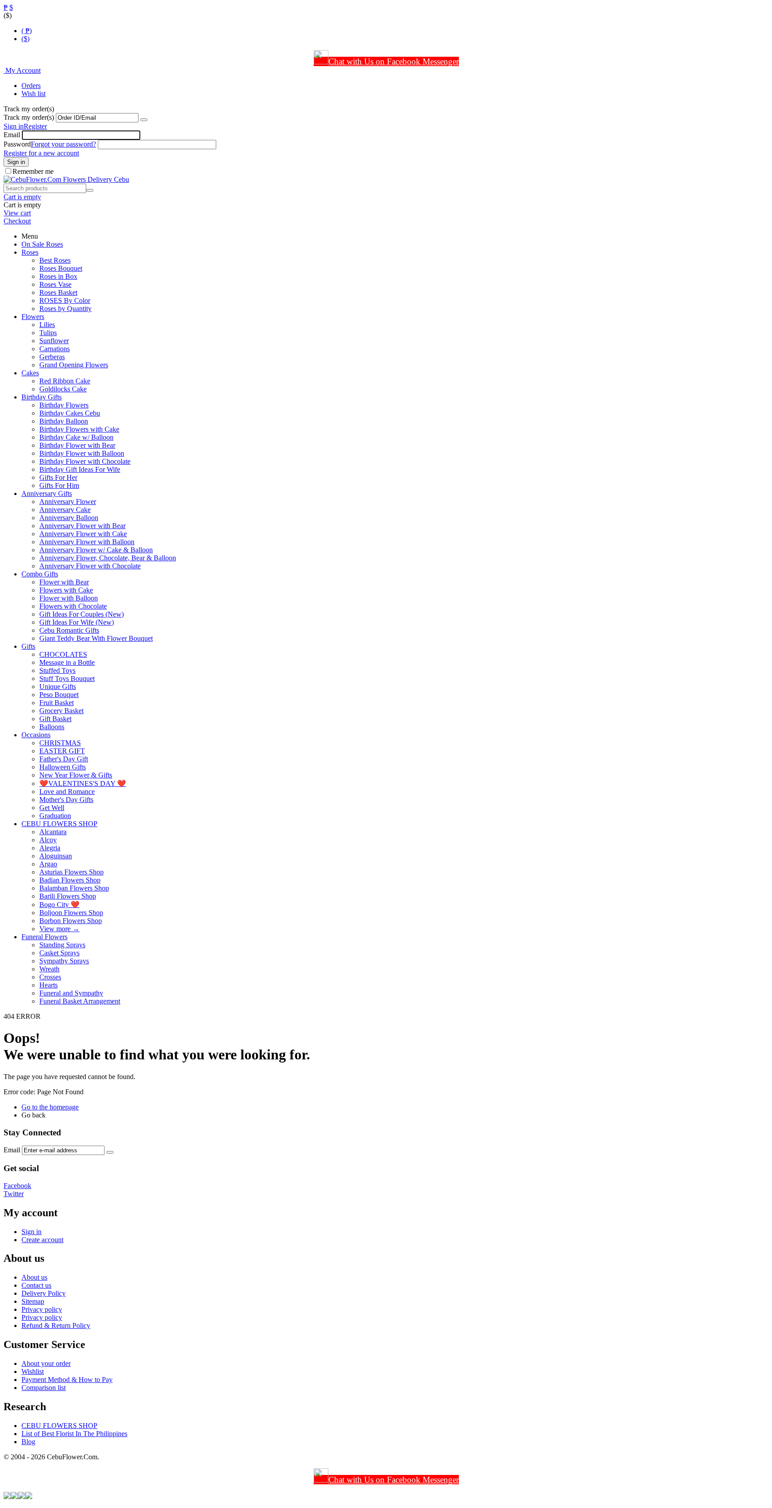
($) (25, 38)
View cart (17, 213)
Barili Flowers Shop (67, 896)
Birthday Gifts (41, 397)
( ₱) (26, 30)
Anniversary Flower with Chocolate (90, 566)
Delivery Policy (43, 1293)
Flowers (32, 316)
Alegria (49, 848)
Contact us (36, 1285)
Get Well (51, 807)
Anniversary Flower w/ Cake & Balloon (96, 550)
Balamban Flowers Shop (74, 888)
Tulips (48, 332)
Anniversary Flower (67, 501)
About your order (46, 1363)
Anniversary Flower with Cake (83, 534)
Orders (31, 85)
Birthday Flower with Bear (77, 445)
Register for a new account (41, 153)
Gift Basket (55, 718)
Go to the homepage (50, 1107)
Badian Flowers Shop (70, 880)
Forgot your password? (63, 144)
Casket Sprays (59, 953)
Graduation (55, 815)
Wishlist (32, 1371)
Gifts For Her (58, 477)
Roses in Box (58, 276)
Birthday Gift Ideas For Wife (79, 469)
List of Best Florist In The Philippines (74, 1433)
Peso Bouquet (59, 694)
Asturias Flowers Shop (71, 872)
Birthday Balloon (63, 421)
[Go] (143, 119)
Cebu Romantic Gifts (69, 630)
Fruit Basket (56, 702)
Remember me (33, 171)
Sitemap (32, 1301)
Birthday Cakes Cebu (69, 413)
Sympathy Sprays (64, 961)
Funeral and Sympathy (71, 993)
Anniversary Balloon (68, 517)
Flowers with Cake (66, 590)
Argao (48, 864)
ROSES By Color (64, 300)
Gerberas (52, 357)
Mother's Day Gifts (66, 799)
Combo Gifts (39, 574)
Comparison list (43, 1387)
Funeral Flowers (44, 937)
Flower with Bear (64, 582)
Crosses (50, 977)
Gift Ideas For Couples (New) (81, 614)
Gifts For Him (59, 485)
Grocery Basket (61, 710)
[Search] (89, 190)
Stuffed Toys (57, 670)
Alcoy (48, 840)
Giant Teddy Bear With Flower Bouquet (96, 638)
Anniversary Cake (65, 509)
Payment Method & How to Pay (67, 1379)
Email (12, 135)
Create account (42, 1239)
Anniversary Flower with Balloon (86, 542)
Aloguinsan (55, 856)
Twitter (14, 1193)
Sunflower (54, 340)
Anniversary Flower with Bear (82, 525)
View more (59, 929)
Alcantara (53, 832)
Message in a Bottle (67, 662)
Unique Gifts (57, 686)
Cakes (30, 373)
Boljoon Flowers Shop (71, 912)
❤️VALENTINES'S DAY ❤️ (82, 783)
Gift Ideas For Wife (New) (76, 622)
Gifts (28, 646)
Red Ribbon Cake (64, 381)
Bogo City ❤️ (59, 904)
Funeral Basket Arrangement (79, 1001)
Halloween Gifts (62, 767)
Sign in (14, 126)
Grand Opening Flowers (73, 365)
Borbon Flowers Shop (70, 920)
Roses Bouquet (60, 268)
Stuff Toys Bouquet (67, 678)
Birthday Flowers (63, 405)
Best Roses (55, 260)
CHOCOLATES (63, 654)
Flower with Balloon (68, 598)
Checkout (17, 221)
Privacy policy (41, 1309)
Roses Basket (58, 292)
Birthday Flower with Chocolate (84, 461)
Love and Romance (67, 791)
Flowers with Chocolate (73, 606)
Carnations (54, 349)
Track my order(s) (29, 117)
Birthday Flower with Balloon (81, 453)
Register (35, 126)
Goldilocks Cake (63, 389)
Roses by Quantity (65, 308)
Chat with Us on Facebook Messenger (393, 61)
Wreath (49, 969)
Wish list (33, 93)
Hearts (48, 985)
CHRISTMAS (60, 743)
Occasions (35, 735)
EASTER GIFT (62, 751)
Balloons (51, 727)
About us (34, 1277)
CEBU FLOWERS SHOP (59, 824)
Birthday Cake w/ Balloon (76, 437)
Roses (29, 252)
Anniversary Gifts (46, 493)
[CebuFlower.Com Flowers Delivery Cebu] (66, 179)
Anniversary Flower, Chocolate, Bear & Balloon (107, 558)
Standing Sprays (62, 945)
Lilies (47, 324)
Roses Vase (55, 284)
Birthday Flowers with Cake (79, 429)
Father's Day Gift (63, 759)
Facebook (17, 1185)
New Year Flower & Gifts (75, 775)
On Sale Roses (42, 244)
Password (17, 144)
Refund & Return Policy (55, 1325)
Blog (28, 1441)
